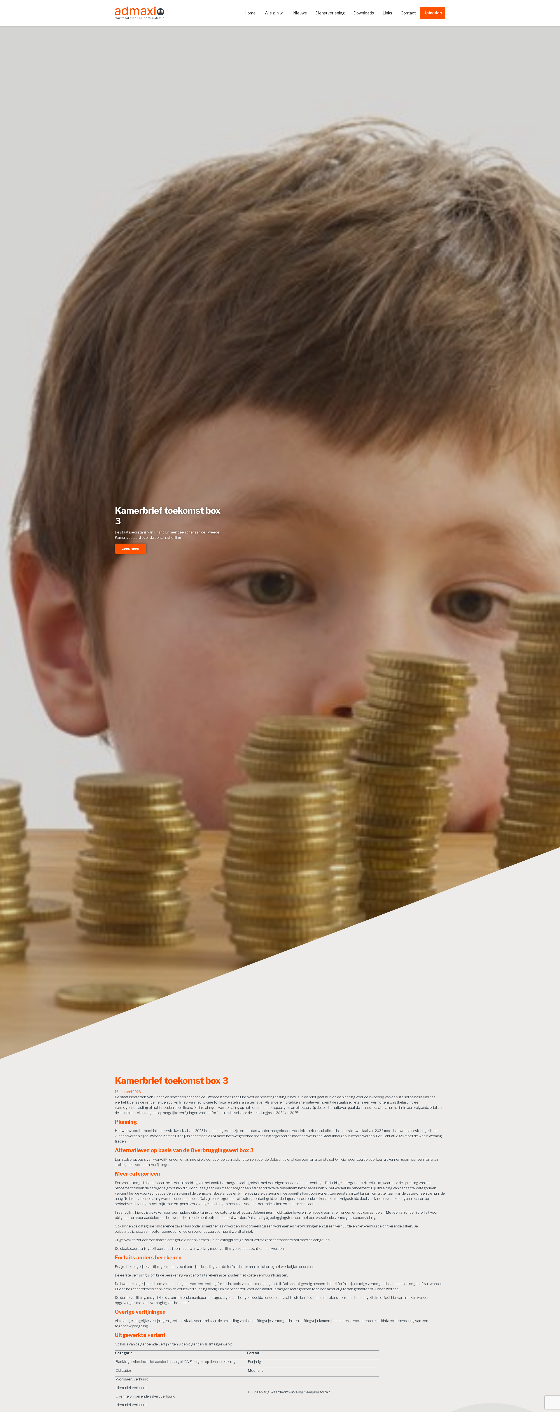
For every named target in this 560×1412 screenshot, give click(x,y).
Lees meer (130, 548)
